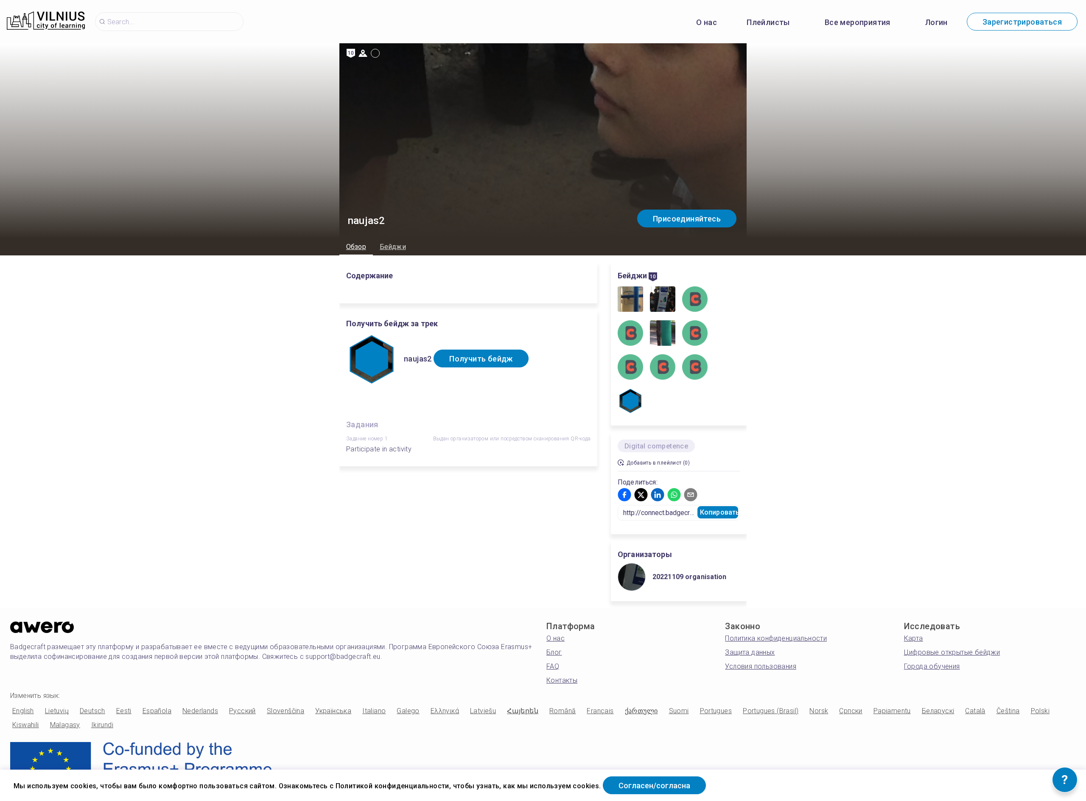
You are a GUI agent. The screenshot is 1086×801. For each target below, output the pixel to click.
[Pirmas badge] (662, 333)
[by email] (630, 367)
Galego (408, 711)
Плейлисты (768, 22)
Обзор (356, 247)
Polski (1040, 711)
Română (562, 711)
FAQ (552, 666)
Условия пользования (760, 666)
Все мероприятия (857, 22)
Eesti (124, 711)
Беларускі (938, 711)
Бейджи (393, 247)
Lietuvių (57, 711)
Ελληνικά (445, 711)
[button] (624, 494)
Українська (333, 711)
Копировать (719, 512)
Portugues (716, 711)
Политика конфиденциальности (776, 638)
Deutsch (92, 711)
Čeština (1008, 711)
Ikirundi (102, 725)
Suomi (679, 711)
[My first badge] (695, 300)
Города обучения (932, 666)
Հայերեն (522, 711)
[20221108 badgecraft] (662, 300)
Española (157, 711)
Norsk (818, 711)
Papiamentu (892, 711)
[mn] (695, 367)
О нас (706, 22)
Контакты (561, 680)
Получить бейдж (481, 358)
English (23, 711)
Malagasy (65, 725)
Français (600, 711)
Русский (242, 711)
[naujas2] (630, 401)
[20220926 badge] (630, 300)
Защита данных (750, 652)
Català (975, 711)
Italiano (374, 711)
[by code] (695, 333)
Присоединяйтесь (687, 218)
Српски (850, 711)
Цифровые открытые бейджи (952, 652)
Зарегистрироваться (1022, 21)
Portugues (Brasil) (770, 711)
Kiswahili (25, 725)
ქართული (641, 711)
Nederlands (200, 711)
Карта (913, 638)
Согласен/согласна (654, 785)
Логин (936, 22)
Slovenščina (285, 711)
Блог (554, 652)
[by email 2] (662, 367)
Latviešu (483, 711)
